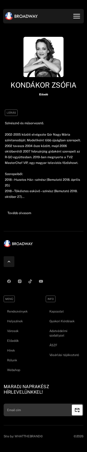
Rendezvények (17, 311)
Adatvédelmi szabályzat (58, 333)
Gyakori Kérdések (62, 321)
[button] (19, 213)
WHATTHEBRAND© (29, 436)
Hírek (11, 350)
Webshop (13, 370)
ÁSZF (53, 345)
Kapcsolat (56, 311)
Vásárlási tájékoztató (64, 355)
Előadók (13, 340)
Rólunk (12, 360)
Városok (13, 331)
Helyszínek (15, 321)
